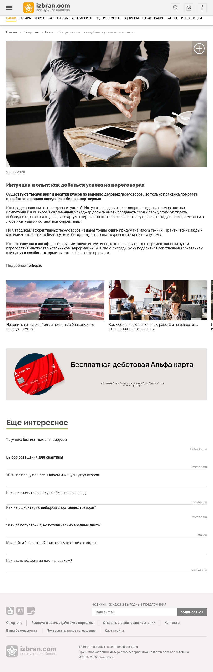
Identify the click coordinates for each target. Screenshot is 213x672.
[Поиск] (175, 7)
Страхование (153, 18)
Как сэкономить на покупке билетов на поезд (46, 492)
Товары (25, 18)
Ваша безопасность (21, 630)
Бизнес (172, 18)
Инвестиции (191, 18)
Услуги (40, 18)
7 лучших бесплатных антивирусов (36, 439)
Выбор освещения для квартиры (34, 457)
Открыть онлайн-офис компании (129, 623)
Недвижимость (108, 18)
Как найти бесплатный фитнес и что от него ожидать (52, 543)
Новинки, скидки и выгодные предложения (129, 604)
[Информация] (202, 7)
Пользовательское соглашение (71, 630)
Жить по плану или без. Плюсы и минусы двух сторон (52, 475)
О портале (14, 623)
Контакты (172, 623)
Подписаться (191, 612)
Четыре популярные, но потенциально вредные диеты (53, 525)
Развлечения (58, 18)
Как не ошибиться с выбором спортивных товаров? (51, 507)
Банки (11, 18)
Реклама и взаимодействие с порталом (62, 623)
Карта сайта (114, 630)
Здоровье (132, 18)
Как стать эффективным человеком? (39, 560)
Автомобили (82, 18)
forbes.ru (34, 265)
